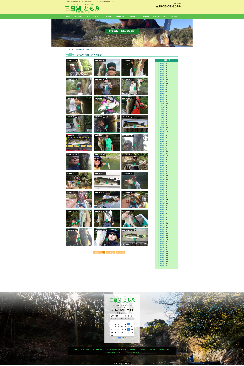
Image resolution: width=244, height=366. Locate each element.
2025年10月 (161, 84)
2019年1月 (161, 246)
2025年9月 (161, 86)
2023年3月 (161, 146)
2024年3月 (161, 122)
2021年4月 (161, 192)
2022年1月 (161, 174)
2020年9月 (161, 206)
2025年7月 (161, 90)
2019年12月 (161, 224)
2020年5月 (161, 214)
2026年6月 (161, 68)
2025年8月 (161, 88)
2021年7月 (161, 186)
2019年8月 (161, 232)
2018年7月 (161, 258)
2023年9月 (161, 134)
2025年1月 (161, 102)
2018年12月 (161, 248)
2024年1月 (161, 126)
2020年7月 (161, 210)
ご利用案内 (145, 16)
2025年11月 (161, 82)
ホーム (68, 16)
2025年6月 (161, 92)
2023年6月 (161, 140)
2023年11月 (161, 130)
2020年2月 (161, 220)
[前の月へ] (125, 315)
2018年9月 (161, 254)
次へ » (122, 252)
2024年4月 (161, 120)
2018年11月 (161, 250)
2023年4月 (161, 144)
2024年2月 (161, 124)
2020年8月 (161, 208)
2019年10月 (161, 228)
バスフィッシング (93, 16)
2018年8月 (161, 256)
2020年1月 (161, 222)
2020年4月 (161, 216)
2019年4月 (161, 240)
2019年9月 (161, 230)
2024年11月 (161, 106)
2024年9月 (161, 110)
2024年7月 (161, 114)
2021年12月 (161, 176)
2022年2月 (161, 172)
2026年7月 (161, 66)
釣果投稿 (142, 349)
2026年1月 (161, 78)
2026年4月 (161, 72)
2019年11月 (161, 226)
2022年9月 (161, 158)
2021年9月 (161, 182)
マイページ (174, 16)
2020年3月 (161, 218)
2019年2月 (161, 244)
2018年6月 (161, 260)
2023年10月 (161, 132)
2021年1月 (161, 198)
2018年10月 (161, 252)
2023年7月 (161, 138)
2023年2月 (161, 148)
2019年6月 (161, 236)
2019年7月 (161, 234)
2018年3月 (161, 266)
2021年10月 (161, 180)
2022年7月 (161, 162)
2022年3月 (161, 170)
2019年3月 (161, 242)
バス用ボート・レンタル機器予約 (113, 16)
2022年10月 (161, 156)
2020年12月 (161, 200)
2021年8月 (161, 184)
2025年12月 (161, 80)
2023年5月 (161, 142)
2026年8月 (161, 64)
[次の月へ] (132, 315)
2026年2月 (161, 76)
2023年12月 (161, 128)
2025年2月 (161, 100)
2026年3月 (161, 74)
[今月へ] (128, 315)
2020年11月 (161, 202)
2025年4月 (161, 96)
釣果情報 (133, 16)
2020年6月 (161, 212)
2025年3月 (161, 98)
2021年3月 (161, 194)
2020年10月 (161, 204)
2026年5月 (161, 70)
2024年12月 (161, 104)
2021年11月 (161, 178)
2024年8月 (161, 112)
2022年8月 (161, 160)
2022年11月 (161, 154)
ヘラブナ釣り (79, 16)
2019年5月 (161, 238)
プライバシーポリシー (132, 352)
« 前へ (96, 252)
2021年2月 (161, 196)
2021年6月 (161, 188)
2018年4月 (161, 264)
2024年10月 (161, 108)
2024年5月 (161, 118)
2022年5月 (161, 166)
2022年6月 (161, 164)
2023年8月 (161, 136)
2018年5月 (161, 262)
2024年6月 (161, 116)
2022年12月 (161, 152)
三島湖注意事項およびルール (113, 352)
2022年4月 (161, 168)
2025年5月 (161, 94)
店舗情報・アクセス (159, 16)
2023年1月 (161, 150)
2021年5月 (161, 190)
